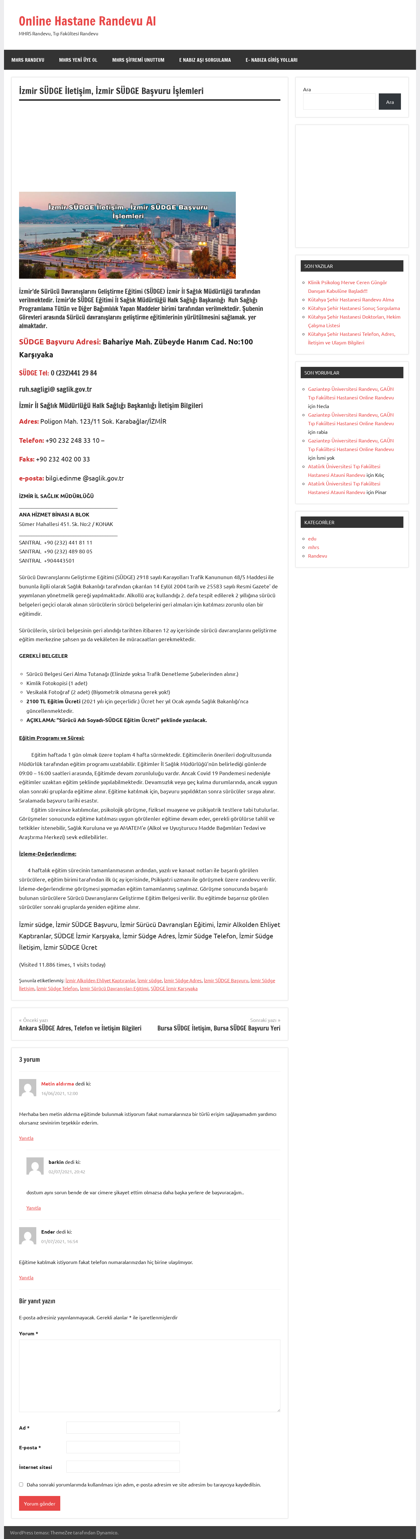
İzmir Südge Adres (183, 980)
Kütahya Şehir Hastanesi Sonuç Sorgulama (354, 308)
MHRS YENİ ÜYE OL (78, 60)
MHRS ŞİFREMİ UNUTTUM (138, 60)
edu (312, 538)
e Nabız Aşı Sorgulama (205, 60)
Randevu (317, 555)
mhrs (313, 547)
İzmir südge (149, 980)
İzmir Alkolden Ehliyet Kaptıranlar (100, 980)
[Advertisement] (149, 149)
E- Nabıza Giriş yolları (272, 60)
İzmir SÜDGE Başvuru (226, 980)
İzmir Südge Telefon (57, 988)
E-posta (30, 1447)
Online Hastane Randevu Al (87, 20)
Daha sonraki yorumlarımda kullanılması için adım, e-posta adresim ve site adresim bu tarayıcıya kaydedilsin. (144, 1484)
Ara (307, 89)
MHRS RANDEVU (27, 60)
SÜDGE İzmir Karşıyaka (174, 988)
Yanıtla (26, 1138)
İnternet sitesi (35, 1467)
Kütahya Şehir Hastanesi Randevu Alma (351, 299)
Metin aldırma (57, 1083)
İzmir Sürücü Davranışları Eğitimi (114, 988)
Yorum (28, 1333)
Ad (24, 1427)
